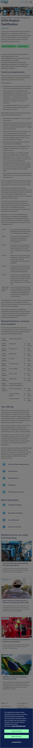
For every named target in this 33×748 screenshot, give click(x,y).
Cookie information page (18, 726)
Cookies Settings (16, 742)
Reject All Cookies (16, 736)
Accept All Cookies (16, 731)
